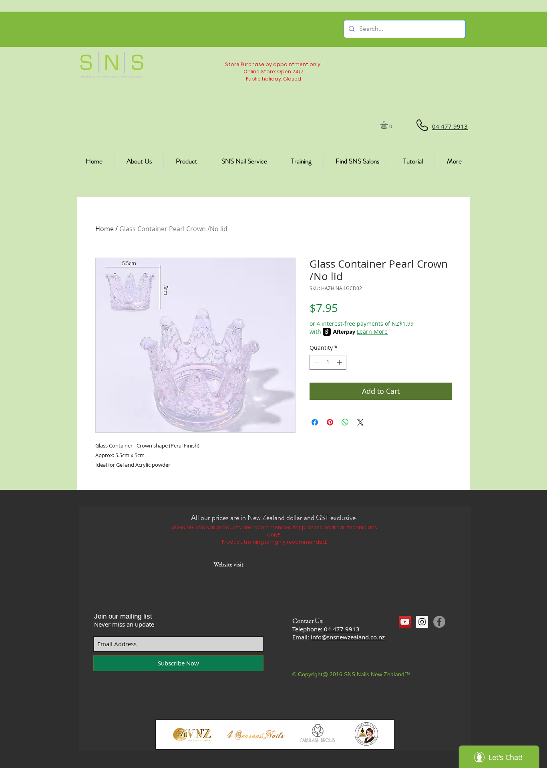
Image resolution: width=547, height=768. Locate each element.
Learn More (372, 331)
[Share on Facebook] (315, 422)
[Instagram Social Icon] (422, 622)
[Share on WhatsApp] (345, 422)
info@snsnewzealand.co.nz (348, 637)
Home (104, 228)
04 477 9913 (342, 629)
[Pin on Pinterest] (330, 422)
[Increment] (340, 362)
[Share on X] (360, 422)
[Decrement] (316, 362)
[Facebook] (439, 622)
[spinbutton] (328, 362)
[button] (388, 125)
